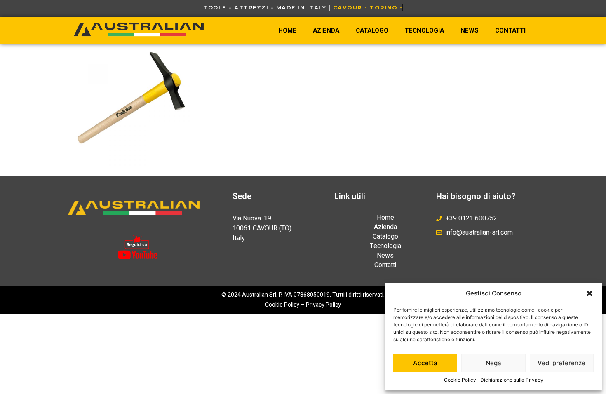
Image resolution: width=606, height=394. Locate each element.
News (469, 30)
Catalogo (372, 30)
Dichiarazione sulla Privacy (511, 380)
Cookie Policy (460, 380)
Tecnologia (424, 30)
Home (287, 30)
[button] (589, 293)
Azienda (326, 30)
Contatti (510, 30)
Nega (493, 363)
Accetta (425, 363)
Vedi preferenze (561, 363)
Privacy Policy (323, 304)
